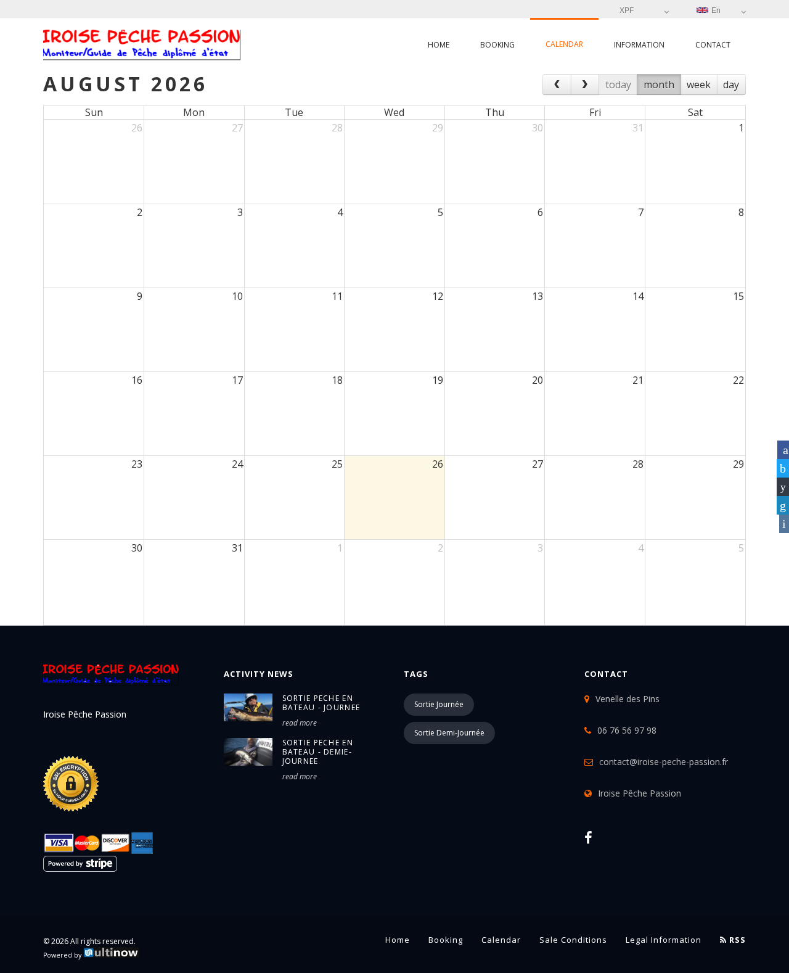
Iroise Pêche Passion (639, 793)
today (618, 84)
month (659, 84)
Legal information (663, 939)
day (731, 84)
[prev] (556, 84)
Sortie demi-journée (449, 732)
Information (639, 44)
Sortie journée (439, 704)
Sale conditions (573, 939)
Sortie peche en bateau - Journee (321, 703)
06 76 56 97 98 (626, 730)
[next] (585, 84)
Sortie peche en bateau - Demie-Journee (318, 752)
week (699, 84)
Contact (712, 44)
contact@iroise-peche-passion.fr (663, 762)
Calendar (564, 44)
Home (438, 44)
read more (299, 723)
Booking (497, 44)
